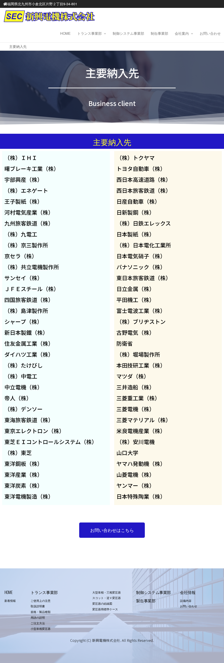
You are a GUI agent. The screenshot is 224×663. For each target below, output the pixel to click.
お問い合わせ (210, 33)
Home (65, 33)
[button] (112, 530)
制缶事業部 (159, 33)
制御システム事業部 (128, 33)
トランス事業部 (89, 33)
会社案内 (182, 33)
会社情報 (188, 592)
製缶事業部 (145, 600)
